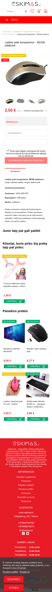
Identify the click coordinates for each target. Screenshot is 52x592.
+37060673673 (26, 526)
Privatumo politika (10, 572)
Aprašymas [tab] (15, 171)
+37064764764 (26, 522)
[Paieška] (26, 11)
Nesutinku (13, 579)
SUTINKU (14, 588)
